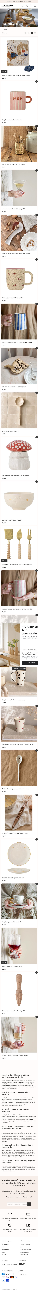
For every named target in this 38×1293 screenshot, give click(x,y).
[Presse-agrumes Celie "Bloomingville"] (19, 994)
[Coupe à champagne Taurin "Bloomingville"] (19, 1038)
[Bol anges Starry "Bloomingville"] (19, 503)
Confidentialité (24, 1254)
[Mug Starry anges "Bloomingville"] (19, 905)
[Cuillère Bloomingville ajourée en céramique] (19, 772)
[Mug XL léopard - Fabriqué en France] (19, 683)
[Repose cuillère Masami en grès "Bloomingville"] (19, 236)
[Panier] (31, 6)
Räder (3, 1252)
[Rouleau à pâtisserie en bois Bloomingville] (19, 816)
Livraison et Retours (25, 1249)
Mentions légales (24, 1252)
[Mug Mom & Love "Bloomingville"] (19, 103)
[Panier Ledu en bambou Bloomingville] (19, 147)
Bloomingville (5, 1249)
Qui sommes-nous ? (25, 1244)
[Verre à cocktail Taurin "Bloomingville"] (19, 192)
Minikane (4, 1254)
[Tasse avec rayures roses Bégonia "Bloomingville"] (19, 592)
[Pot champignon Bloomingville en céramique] (19, 458)
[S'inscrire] (29, 1204)
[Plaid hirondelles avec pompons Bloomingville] (19, 58)
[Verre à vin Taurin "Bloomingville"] (19, 949)
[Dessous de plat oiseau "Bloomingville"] (19, 370)
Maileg (3, 1247)
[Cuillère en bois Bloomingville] (19, 414)
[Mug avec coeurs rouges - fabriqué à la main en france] (19, 727)
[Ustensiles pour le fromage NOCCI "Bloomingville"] (19, 547)
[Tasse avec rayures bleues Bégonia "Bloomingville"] (19, 325)
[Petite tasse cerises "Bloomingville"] (19, 281)
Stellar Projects (12, 1289)
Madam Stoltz (5, 1244)
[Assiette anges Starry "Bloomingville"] (19, 861)
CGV (21, 1247)
